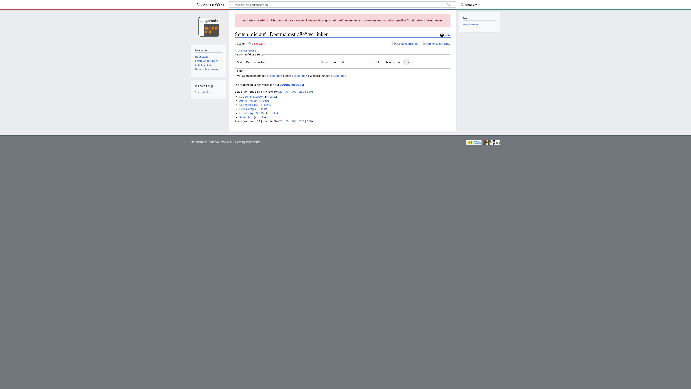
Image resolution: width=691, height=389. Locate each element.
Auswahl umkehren (390, 62)
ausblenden (274, 75)
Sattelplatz (246, 117)
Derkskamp (246, 109)
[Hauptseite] (209, 27)
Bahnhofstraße (248, 104)
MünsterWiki (210, 4)
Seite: (240, 62)
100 (294, 91)
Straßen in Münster (251, 96)
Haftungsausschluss (247, 142)
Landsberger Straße (252, 113)
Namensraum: (330, 62)
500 (309, 91)
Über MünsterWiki (220, 142)
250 (301, 91)
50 (287, 91)
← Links (271, 96)
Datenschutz (199, 142)
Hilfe (448, 35)
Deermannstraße (247, 50)
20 (281, 91)
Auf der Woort (248, 100)
